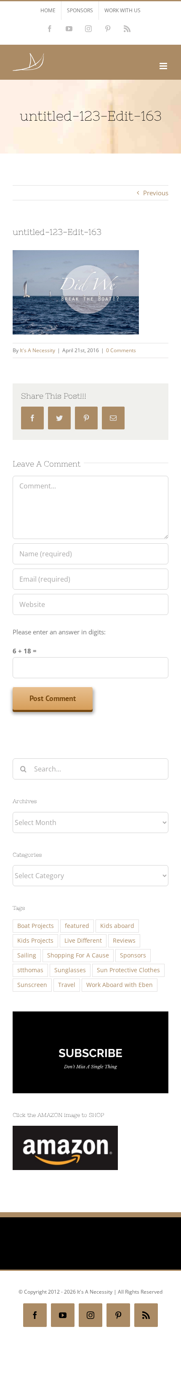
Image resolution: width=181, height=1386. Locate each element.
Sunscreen (32, 985)
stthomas (30, 970)
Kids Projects (35, 940)
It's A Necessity (37, 350)
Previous (155, 193)
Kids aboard (117, 926)
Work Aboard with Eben (119, 985)
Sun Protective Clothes (128, 970)
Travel (66, 985)
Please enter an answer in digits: (59, 632)
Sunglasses (70, 970)
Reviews (124, 940)
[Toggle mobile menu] (164, 66)
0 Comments (121, 350)
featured (77, 926)
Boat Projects (35, 926)
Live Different (83, 940)
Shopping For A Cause (78, 955)
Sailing (26, 955)
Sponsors (133, 955)
